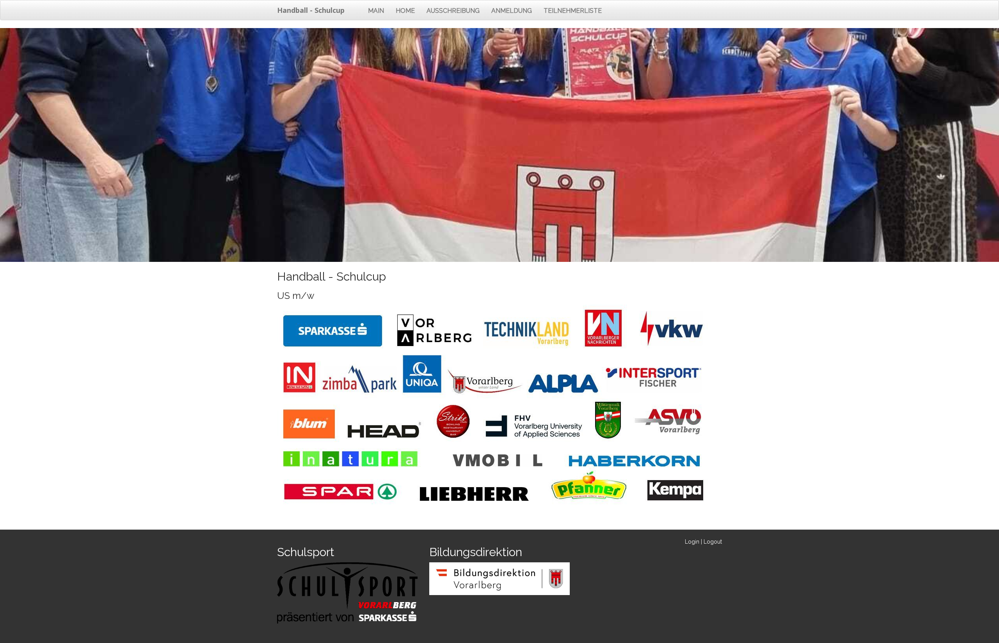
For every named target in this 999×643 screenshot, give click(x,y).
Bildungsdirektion (475, 552)
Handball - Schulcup (311, 10)
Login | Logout (703, 542)
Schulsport (305, 552)
